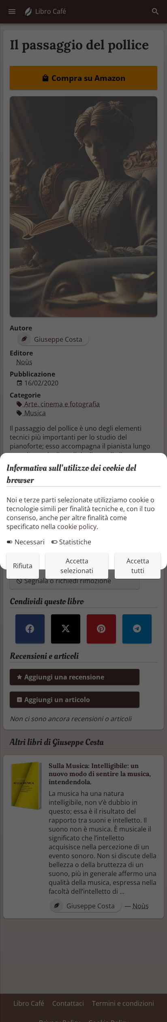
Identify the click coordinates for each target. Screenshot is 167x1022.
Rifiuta (22, 565)
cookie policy (76, 526)
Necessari (29, 541)
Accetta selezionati (76, 565)
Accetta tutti (137, 565)
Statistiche (74, 541)
